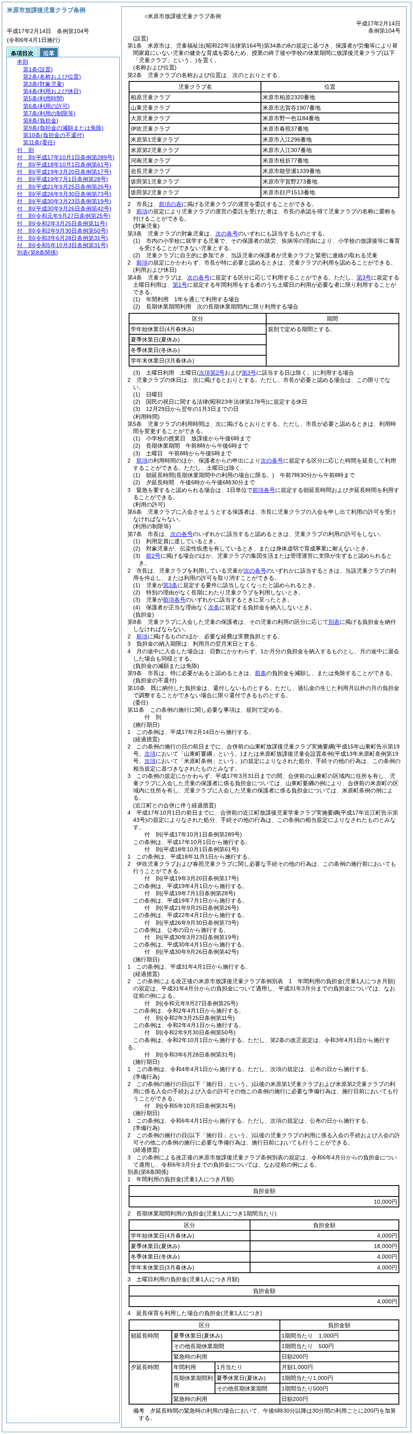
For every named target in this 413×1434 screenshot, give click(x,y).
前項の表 (170, 204)
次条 (213, 607)
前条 (260, 673)
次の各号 (226, 233)
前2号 (153, 555)
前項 (142, 211)
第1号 (180, 284)
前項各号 (263, 490)
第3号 (364, 277)
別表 (334, 622)
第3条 (170, 585)
